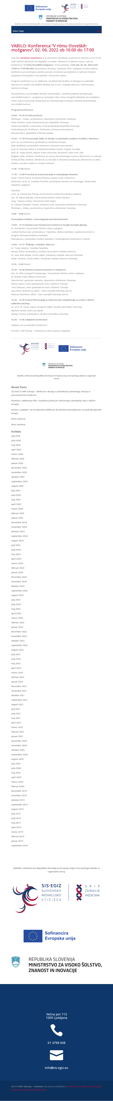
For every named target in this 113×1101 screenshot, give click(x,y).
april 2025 (16, 504)
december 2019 (19, 790)
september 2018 (19, 845)
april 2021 (16, 722)
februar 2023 (17, 622)
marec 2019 (17, 831)
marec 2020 (17, 781)
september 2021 (19, 699)
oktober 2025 (18, 476)
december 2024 (19, 522)
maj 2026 (16, 445)
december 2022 (19, 631)
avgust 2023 (17, 595)
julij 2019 (15, 813)
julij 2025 (15, 490)
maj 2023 (16, 608)
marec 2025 (17, 508)
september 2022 (19, 645)
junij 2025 (16, 495)
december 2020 (19, 740)
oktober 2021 (18, 695)
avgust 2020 (17, 759)
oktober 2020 (18, 749)
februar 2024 (17, 567)
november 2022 (19, 636)
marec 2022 (17, 672)
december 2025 (19, 467)
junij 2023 (16, 604)
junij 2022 (16, 658)
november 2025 (19, 472)
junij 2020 (16, 768)
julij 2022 (15, 654)
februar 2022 (17, 677)
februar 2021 (17, 731)
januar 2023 (17, 627)
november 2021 (19, 690)
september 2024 (19, 536)
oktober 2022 (18, 640)
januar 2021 (17, 736)
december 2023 (19, 577)
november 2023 (19, 581)
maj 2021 (16, 718)
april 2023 (16, 613)
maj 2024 (16, 554)
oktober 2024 (18, 531)
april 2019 (16, 827)
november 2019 (19, 795)
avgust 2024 (17, 540)
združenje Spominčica (31, 57)
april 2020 (16, 777)
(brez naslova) (18, 418)
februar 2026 (17, 458)
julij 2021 (15, 709)
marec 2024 (17, 563)
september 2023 (19, 590)
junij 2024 (16, 549)
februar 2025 (17, 513)
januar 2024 (17, 572)
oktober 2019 (18, 800)
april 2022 (16, 668)
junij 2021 (16, 713)
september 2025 (19, 481)
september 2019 (19, 804)
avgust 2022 (17, 649)
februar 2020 (17, 786)
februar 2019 (17, 836)
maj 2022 (16, 663)
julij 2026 (15, 435)
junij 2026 (16, 440)
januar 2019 (17, 841)
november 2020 (19, 745)
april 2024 (16, 558)
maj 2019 (16, 822)
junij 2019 (16, 818)
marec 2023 (17, 617)
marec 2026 (17, 454)
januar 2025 (17, 517)
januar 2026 (17, 463)
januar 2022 (17, 681)
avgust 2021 (17, 704)
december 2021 (19, 686)
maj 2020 (16, 772)
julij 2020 (15, 763)
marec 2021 (17, 727)
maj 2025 (16, 499)
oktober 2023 (18, 586)
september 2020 (19, 754)
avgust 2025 (17, 486)
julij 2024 (15, 545)
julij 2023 (15, 599)
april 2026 (16, 449)
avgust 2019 (17, 809)
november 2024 (19, 526)
